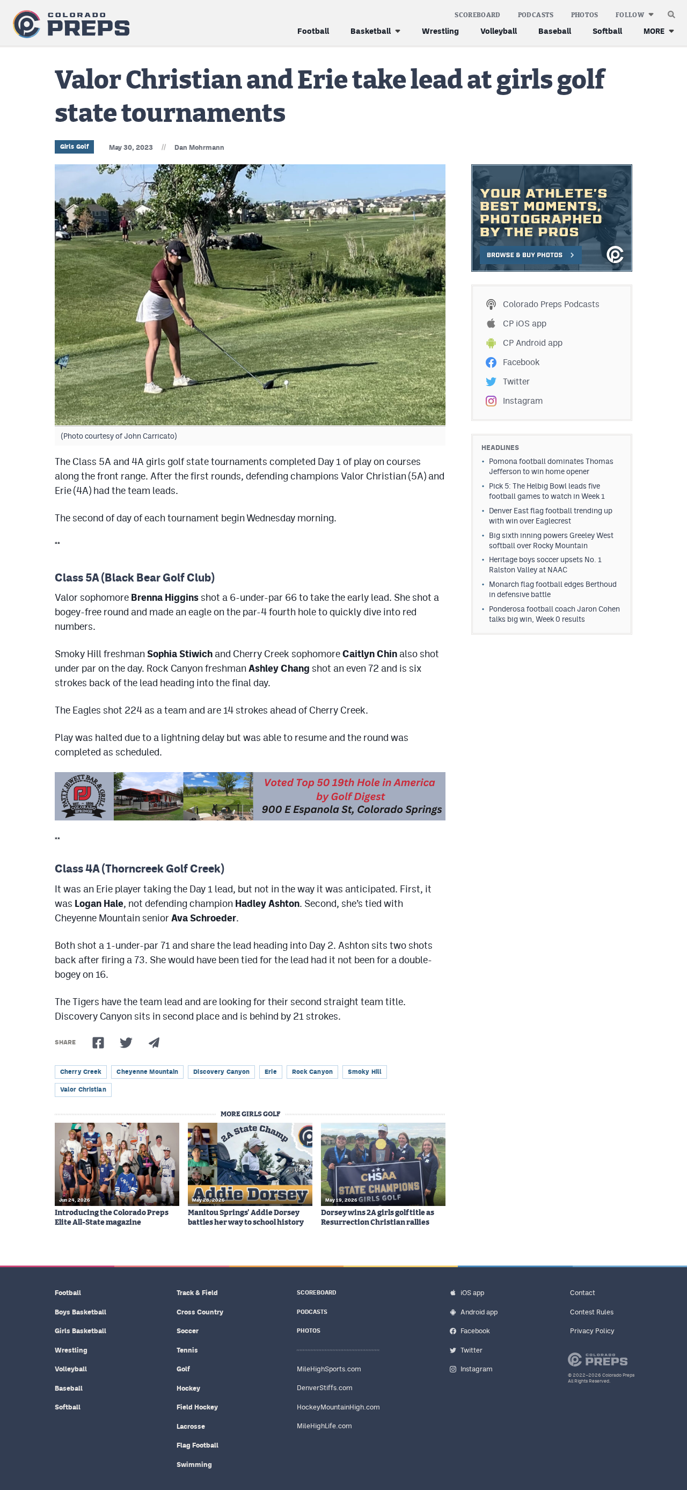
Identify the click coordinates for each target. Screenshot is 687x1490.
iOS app (472, 1293)
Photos (584, 15)
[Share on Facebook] (98, 1043)
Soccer (188, 1331)
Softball (607, 31)
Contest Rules (591, 1312)
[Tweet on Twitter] (126, 1043)
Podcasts (536, 15)
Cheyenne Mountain (147, 1071)
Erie (270, 1071)
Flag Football (197, 1445)
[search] (671, 12)
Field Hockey (197, 1407)
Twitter (516, 381)
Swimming (194, 1464)
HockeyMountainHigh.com (338, 1407)
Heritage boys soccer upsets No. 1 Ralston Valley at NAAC (545, 564)
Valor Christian (83, 1089)
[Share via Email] (154, 1043)
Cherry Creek (80, 1071)
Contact (582, 1293)
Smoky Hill (365, 1071)
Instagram (523, 401)
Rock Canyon (312, 1071)
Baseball (554, 31)
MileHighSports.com (329, 1369)
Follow (630, 15)
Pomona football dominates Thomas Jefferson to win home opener (551, 466)
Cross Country (200, 1312)
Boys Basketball (80, 1312)
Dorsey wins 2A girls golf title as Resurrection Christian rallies (377, 1217)
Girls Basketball (80, 1331)
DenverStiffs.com (325, 1388)
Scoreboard (478, 15)
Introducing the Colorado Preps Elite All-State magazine (112, 1217)
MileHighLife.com (324, 1426)
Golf (183, 1369)
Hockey (188, 1388)
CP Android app (532, 343)
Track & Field (197, 1293)
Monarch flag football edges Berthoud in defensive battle (553, 589)
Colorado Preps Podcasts (551, 304)
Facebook (521, 362)
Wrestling (440, 31)
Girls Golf (74, 146)
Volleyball (498, 31)
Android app (479, 1312)
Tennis (187, 1350)
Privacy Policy (592, 1331)
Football (313, 31)
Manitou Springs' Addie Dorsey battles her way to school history (246, 1217)
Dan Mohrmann (199, 147)
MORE (654, 31)
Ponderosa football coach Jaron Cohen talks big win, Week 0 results (554, 614)
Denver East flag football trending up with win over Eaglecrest (550, 515)
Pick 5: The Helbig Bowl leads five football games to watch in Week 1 (547, 491)
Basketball (370, 31)
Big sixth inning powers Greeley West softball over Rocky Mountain (551, 540)
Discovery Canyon (221, 1071)
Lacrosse (191, 1426)
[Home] (69, 24)
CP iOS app (524, 323)
